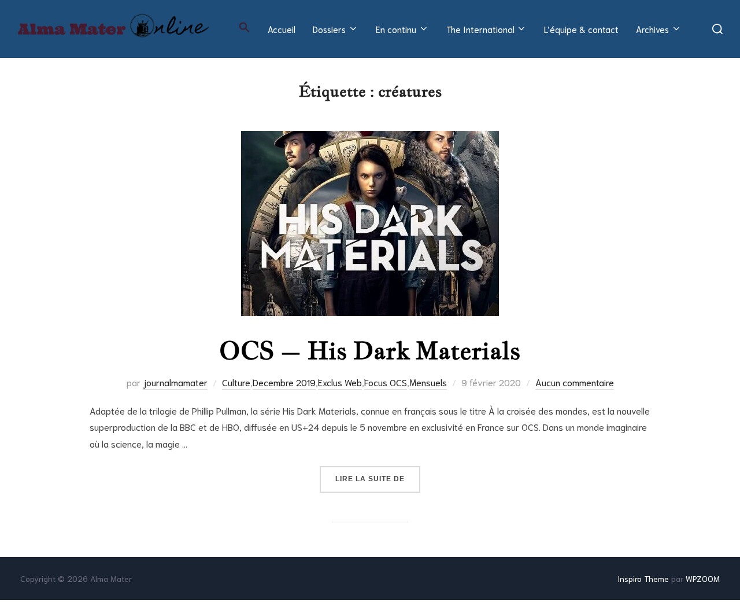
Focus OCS (385, 382)
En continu (396, 29)
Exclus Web (340, 382)
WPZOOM (703, 578)
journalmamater (175, 382)
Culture (236, 382)
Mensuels (428, 382)
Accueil (281, 29)
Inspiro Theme (643, 578)
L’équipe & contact (581, 29)
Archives (652, 29)
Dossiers (329, 29)
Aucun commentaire (574, 382)
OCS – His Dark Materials (369, 350)
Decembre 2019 (284, 382)
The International (480, 29)
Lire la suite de (377, 478)
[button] (244, 27)
